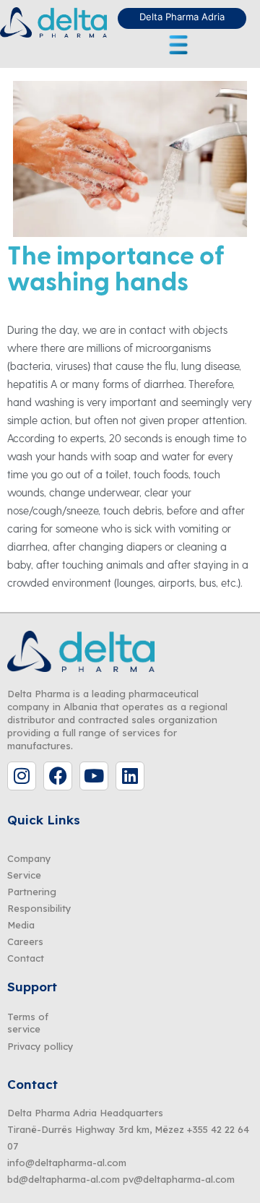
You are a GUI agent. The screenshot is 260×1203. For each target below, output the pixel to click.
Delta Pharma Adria (182, 16)
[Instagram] (21, 776)
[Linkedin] (130, 776)
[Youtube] (93, 776)
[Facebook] (57, 776)
